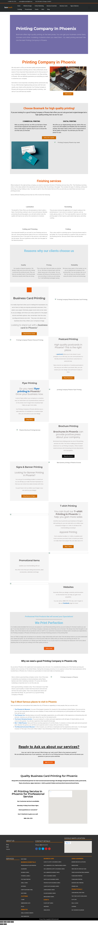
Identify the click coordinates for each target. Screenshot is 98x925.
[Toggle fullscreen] (5, 922)
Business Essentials (52, 5)
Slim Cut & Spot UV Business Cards (52, 862)
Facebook (66, 603)
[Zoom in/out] (1, 922)
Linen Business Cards (49, 889)
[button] (89, 7)
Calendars (24, 868)
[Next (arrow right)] (5, 924)
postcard (60, 354)
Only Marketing (25, 916)
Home (18, 5)
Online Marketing (39, 5)
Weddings (46, 906)
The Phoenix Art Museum (22, 709)
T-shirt (22, 899)
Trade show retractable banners (80, 872)
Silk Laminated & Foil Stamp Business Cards (55, 865)
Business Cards (63, 5)
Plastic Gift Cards (48, 903)
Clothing (19, 9)
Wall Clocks (75, 903)
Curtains (74, 906)
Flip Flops (74, 899)
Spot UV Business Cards (50, 875)
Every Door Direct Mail (27, 889)
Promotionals (28, 9)
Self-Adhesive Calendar (78, 910)
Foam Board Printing (77, 875)
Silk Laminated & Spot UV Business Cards (54, 868)
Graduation (47, 910)
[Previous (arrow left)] (1, 924)
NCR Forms (23, 859)
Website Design (27, 5)
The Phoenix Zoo (20, 715)
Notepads (23, 886)
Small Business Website (27, 912)
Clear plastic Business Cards (51, 886)
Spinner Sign (75, 886)
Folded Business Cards (50, 893)
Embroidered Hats (25, 903)
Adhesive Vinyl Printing (77, 882)
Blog (48, 9)
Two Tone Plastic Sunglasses (79, 896)
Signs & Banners (75, 5)
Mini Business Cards (49, 896)
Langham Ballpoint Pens (78, 892)
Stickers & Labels (25, 875)
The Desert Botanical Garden (23, 719)
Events (36, 9)
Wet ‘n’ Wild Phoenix (21, 723)
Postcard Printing (25, 879)
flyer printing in (28, 390)
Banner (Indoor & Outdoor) (79, 862)
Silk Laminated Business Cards (52, 872)
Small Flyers (24, 882)
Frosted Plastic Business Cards (52, 882)
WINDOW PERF (75, 865)
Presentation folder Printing (28, 865)
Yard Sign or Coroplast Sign (79, 868)
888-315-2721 (49, 762)
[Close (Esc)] (12, 922)
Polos (22, 906)
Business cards (25, 872)
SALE (42, 9)
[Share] (8, 922)
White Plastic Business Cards (51, 879)
